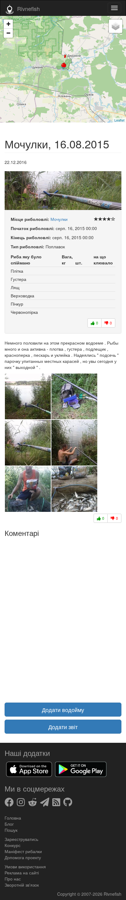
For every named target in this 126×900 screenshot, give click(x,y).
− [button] (8, 33)
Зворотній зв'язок (22, 885)
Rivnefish (112, 894)
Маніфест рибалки (23, 851)
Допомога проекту (23, 857)
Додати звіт (63, 727)
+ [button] (8, 24)
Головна (13, 818)
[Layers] (115, 26)
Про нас (13, 879)
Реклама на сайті (22, 873)
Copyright (67, 894)
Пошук (11, 830)
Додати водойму (63, 710)
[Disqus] (63, 616)
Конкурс (12, 845)
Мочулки (59, 219)
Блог (9, 824)
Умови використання (25, 866)
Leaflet (119, 120)
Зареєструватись (21, 839)
